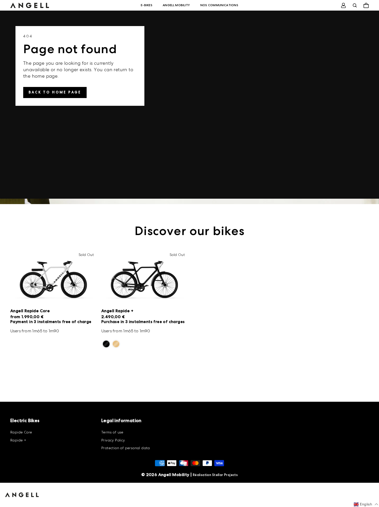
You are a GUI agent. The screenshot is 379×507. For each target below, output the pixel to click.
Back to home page (55, 92)
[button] (366, 504)
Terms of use (112, 432)
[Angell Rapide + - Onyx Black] (106, 344)
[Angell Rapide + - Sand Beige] (116, 344)
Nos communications (219, 5)
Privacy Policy (113, 440)
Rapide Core (21, 432)
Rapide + (18, 440)
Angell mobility (176, 5)
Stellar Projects (225, 475)
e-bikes (146, 5)
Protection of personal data (125, 448)
